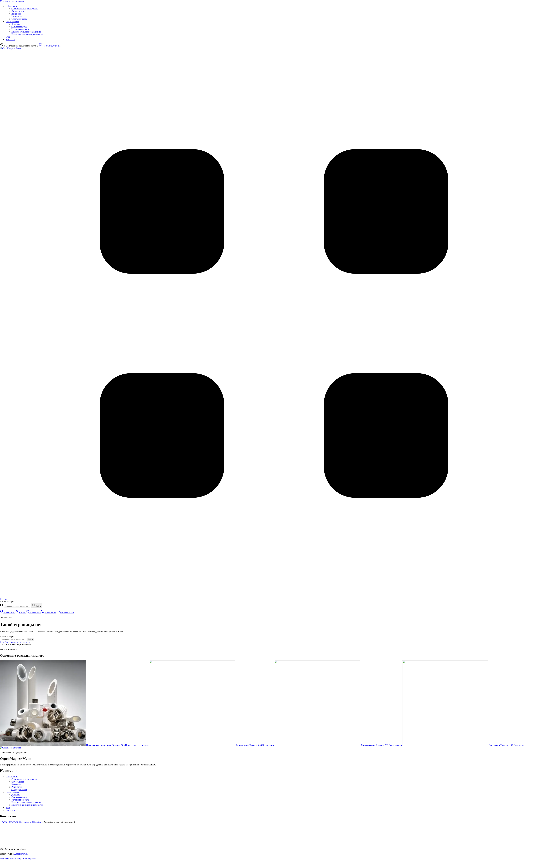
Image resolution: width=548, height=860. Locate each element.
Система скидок (19, 26)
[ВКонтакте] (152, 844)
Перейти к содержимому (12, 1)
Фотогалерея (17, 11)
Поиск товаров (7, 601)
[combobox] (17, 606)
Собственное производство (24, 8)
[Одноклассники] (65, 844)
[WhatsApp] (108, 844)
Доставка (15, 24)
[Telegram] (195, 844)
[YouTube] (21, 844)
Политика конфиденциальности (27, 34)
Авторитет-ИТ (21, 854)
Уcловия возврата (20, 29)
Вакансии (16, 14)
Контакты (10, 39)
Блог (8, 37)
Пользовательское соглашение (26, 32)
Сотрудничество (19, 19)
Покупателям (12, 21)
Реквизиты (16, 16)
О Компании (12, 6)
